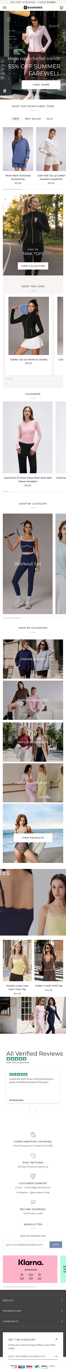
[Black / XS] (28, 326)
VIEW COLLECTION (33, 266)
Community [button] (10, 1321)
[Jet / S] (18, 149)
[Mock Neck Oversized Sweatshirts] (18, 149)
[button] (30, 1109)
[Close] (58, 1337)
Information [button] (12, 1311)
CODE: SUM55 (41, 84)
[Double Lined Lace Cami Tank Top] (17, 960)
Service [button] (8, 1300)
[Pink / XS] (17, 960)
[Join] (53, 1356)
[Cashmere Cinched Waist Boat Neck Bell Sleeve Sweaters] (28, 437)
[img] (34, 1059)
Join (56, 1244)
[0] (32, 1018)
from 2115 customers (17, 1062)
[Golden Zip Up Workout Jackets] (28, 326)
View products (33, 837)
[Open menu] (8, 7)
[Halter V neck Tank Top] (48, 960)
